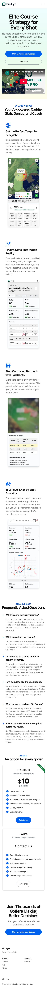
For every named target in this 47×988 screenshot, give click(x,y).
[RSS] (7, 979)
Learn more (23, 61)
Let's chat (23, 884)
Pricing (4, 968)
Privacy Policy (12, 952)
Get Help (27, 962)
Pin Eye (6, 948)
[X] (3, 979)
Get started (23, 820)
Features (5, 962)
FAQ (3, 965)
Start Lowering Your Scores (23, 54)
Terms (4, 952)
